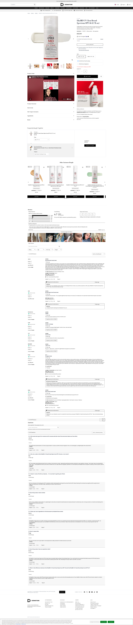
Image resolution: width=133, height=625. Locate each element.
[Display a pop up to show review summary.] (40, 190)
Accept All (111, 621)
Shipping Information (49, 605)
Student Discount (79, 608)
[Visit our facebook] (84, 592)
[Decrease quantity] (78, 71)
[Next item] (105, 182)
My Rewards (62, 603)
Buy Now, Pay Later (79, 609)
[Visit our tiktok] (94, 592)
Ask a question (95, 31)
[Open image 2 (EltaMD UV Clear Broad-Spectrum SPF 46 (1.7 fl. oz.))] (43, 66)
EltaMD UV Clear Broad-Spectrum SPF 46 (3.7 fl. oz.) (75, 185)
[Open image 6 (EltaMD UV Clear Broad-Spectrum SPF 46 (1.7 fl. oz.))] (69, 66)
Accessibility (93, 608)
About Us (77, 602)
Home (29, 13)
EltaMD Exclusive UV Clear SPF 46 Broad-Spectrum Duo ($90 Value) (56, 185)
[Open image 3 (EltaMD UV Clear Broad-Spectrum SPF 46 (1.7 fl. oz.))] (49, 66)
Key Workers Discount (79, 607)
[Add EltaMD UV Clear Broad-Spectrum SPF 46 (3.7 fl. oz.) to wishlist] (82, 167)
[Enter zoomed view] (72, 60)
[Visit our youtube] (92, 592)
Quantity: (79, 68)
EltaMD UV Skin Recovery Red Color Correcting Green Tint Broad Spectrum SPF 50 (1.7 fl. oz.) (95, 186)
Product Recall (93, 607)
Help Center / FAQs (48, 602)
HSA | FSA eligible (81, 36)
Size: (78, 54)
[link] (123, 5)
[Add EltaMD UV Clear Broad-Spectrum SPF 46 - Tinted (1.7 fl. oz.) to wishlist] (44, 167)
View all (101, 39)
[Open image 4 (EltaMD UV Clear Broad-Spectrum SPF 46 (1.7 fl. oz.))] (56, 66)
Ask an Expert (78, 603)
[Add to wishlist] (101, 76)
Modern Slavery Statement (95, 605)
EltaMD (36, 13)
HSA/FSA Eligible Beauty (79, 604)
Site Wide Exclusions (94, 603)
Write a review (89, 31)
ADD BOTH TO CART (90, 145)
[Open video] (36, 66)
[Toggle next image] (73, 39)
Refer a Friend (63, 605)
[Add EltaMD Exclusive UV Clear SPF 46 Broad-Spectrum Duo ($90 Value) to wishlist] (63, 167)
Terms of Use (23, 624)
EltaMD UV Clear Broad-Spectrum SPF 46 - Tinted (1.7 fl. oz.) (36, 185)
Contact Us (47, 603)
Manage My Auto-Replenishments (66, 602)
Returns (46, 604)
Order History (63, 607)
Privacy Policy (93, 602)
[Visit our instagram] (89, 592)
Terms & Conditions (94, 604)
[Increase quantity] (85, 71)
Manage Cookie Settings (95, 621)
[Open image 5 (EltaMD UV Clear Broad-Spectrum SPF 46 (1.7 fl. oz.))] (62, 66)
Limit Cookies (103, 621)
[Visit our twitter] (87, 592)
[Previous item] (28, 182)
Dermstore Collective (79, 605)
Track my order (48, 607)
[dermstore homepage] (67, 4)
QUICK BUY (36, 196)
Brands (32, 13)
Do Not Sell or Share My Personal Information (34, 607)
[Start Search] (34, 4)
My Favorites (62, 604)
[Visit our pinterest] (97, 592)
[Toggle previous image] (28, 39)
